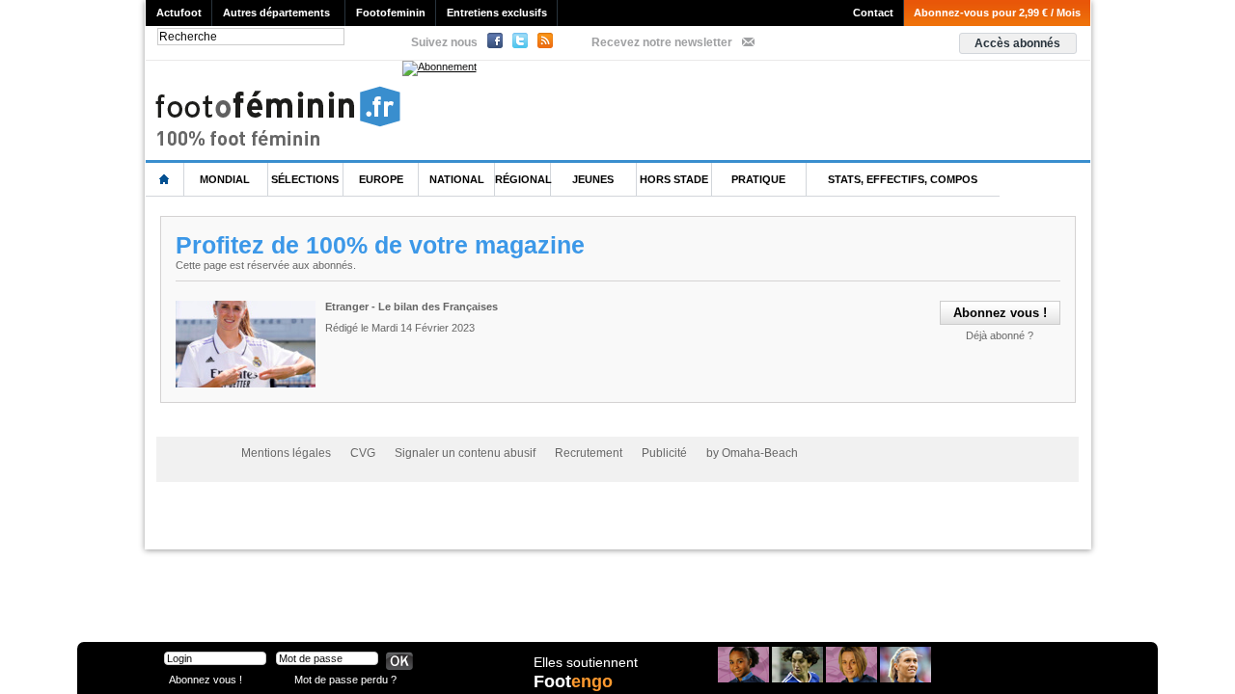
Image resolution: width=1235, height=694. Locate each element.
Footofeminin (390, 12)
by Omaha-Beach (752, 453)
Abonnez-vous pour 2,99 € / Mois (997, 12)
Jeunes (593, 179)
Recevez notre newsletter (661, 42)
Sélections (305, 179)
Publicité (664, 453)
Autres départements (276, 12)
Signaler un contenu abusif (465, 453)
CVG (362, 453)
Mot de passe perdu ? (345, 679)
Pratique (758, 179)
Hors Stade (674, 179)
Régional (523, 179)
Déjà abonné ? (999, 335)
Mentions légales (286, 453)
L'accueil (165, 180)
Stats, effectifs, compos (902, 179)
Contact (873, 12)
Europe (381, 179)
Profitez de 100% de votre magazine (380, 244)
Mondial (225, 179)
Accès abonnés (1017, 43)
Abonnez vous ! (205, 679)
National (456, 179)
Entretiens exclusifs (497, 12)
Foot (573, 681)
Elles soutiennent (586, 662)
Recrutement (588, 453)
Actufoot (179, 12)
